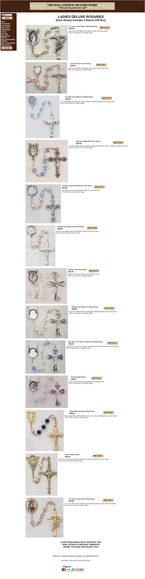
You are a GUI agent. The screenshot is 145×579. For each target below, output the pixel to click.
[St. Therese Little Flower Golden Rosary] (44, 537)
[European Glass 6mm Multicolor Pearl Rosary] (43, 223)
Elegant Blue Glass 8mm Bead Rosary (82, 411)
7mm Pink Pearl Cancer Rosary (80, 63)
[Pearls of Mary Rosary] (41, 495)
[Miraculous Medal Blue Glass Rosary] (46, 182)
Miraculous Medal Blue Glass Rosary (88, 141)
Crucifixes (4, 34)
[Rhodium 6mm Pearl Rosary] (46, 303)
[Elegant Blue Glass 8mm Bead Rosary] (44, 451)
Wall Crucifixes (6, 45)
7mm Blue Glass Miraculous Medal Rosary (79, 97)
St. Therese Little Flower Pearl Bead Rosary (83, 26)
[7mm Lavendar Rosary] (46, 407)
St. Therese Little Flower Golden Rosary (82, 499)
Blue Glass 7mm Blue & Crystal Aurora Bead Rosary (85, 342)
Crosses (4, 31)
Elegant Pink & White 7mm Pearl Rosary (85, 307)
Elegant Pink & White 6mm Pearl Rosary (70, 226)
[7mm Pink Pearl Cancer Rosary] (46, 93)
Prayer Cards (5, 27)
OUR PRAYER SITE (92, 556)
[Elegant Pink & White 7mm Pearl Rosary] (46, 338)
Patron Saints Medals (8, 43)
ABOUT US (56, 556)
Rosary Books (5, 25)
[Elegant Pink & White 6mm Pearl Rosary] (40, 266)
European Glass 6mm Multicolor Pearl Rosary (77, 185)
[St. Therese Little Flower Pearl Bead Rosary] (46, 60)
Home (3, 21)
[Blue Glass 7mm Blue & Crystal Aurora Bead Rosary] (45, 373)
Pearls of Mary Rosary (72, 454)
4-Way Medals (5, 29)
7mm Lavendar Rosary (78, 377)
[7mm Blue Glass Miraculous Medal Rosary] (42, 137)
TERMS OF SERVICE (68, 556)
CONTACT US (80, 556)
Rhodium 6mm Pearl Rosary (77, 269)
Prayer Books (5, 23)
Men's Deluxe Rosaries (5, 36)
